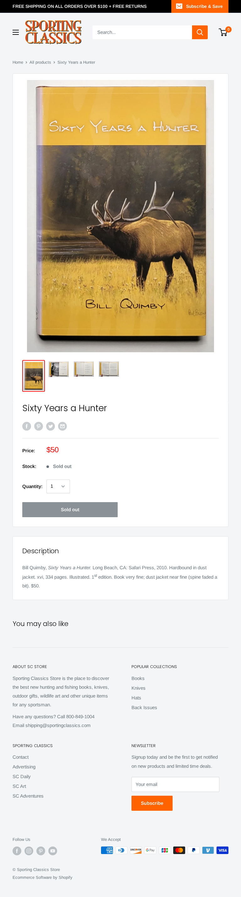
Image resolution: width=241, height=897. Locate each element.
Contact (21, 757)
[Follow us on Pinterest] (40, 851)
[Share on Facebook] (26, 426)
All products (40, 62)
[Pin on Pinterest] (38, 426)
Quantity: (32, 486)
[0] (223, 32)
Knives (138, 688)
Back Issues (144, 707)
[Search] (200, 32)
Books (138, 678)
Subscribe (152, 803)
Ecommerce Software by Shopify (42, 877)
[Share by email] (62, 426)
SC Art (19, 786)
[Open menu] (16, 32)
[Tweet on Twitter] (50, 426)
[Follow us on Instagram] (28, 851)
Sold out (70, 509)
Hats (136, 697)
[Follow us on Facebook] (17, 851)
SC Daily (22, 776)
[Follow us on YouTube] (52, 851)
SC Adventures (28, 796)
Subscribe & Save (204, 6)
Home (18, 62)
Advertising (24, 766)
